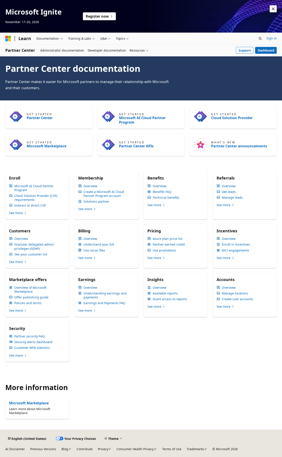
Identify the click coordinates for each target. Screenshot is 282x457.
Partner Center (40, 118)
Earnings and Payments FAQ (104, 303)
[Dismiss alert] (273, 8)
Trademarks (195, 449)
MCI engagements (235, 250)
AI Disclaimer (15, 449)
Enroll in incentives (236, 244)
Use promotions (164, 250)
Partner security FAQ (29, 336)
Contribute (85, 449)
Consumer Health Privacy (135, 449)
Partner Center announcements (239, 146)
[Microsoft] (8, 38)
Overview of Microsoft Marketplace (30, 290)
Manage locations (235, 293)
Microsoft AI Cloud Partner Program (142, 120)
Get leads (229, 192)
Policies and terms (27, 303)
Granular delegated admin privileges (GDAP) (34, 246)
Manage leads (232, 198)
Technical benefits (166, 198)
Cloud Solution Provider (232, 118)
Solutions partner (96, 202)
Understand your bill (98, 244)
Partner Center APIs (136, 146)
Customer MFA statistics (32, 348)
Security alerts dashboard (33, 342)
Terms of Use (171, 449)
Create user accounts (237, 299)
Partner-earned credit (169, 244)
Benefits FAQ (162, 192)
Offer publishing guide (31, 297)
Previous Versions (43, 449)
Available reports (165, 293)
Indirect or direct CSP (30, 205)
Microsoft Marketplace (46, 146)
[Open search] (260, 39)
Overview (90, 186)
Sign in (271, 38)
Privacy (103, 449)
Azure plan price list (167, 239)
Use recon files (94, 250)
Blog (64, 449)
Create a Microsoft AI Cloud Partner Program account (103, 194)
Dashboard (266, 50)
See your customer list (30, 254)
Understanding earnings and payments (105, 295)
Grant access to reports (170, 299)
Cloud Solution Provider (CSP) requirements (35, 198)
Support (245, 50)
